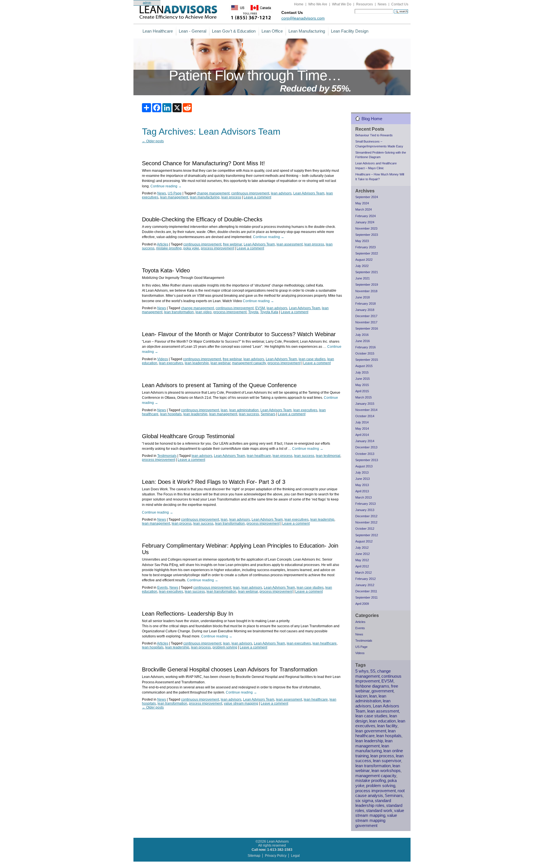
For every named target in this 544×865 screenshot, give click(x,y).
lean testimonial (328, 456)
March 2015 (363, 397)
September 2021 (366, 272)
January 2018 (364, 309)
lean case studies (312, 359)
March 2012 (363, 572)
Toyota (253, 312)
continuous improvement (250, 193)
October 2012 (364, 528)
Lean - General (192, 31)
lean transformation (179, 312)
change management (213, 193)
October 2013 (364, 453)
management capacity (249, 363)
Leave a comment (257, 197)
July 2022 (362, 266)
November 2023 (366, 228)
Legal (295, 856)
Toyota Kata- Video (166, 270)
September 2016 (366, 328)
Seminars (268, 414)
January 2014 (364, 441)
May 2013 (362, 485)
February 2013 (365, 503)
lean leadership (197, 363)
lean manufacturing (205, 197)
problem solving (224, 647)
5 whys (362, 671)
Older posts (153, 141)
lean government (370, 731)
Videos (162, 359)
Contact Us (399, 4)
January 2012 (364, 585)
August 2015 (364, 366)
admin (147, 2)
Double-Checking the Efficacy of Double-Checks (202, 219)
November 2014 (366, 410)
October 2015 (364, 353)
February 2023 (365, 247)
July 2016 (362, 334)
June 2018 (362, 297)
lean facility (387, 726)
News (382, 4)
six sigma (364, 800)
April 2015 (362, 391)
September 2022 (366, 253)
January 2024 (364, 222)
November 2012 (366, 522)
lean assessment (290, 244)
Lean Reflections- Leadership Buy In (187, 613)
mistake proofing (169, 248)
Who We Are (317, 4)
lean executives (171, 363)
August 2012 (364, 541)
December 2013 (366, 447)
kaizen (361, 696)
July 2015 (362, 372)
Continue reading (166, 186)
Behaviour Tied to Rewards (374, 135)
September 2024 (366, 197)
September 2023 (366, 234)
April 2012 (362, 566)
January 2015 (364, 403)
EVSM (260, 308)
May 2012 (362, 560)
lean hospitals (171, 414)
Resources (364, 4)
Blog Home (372, 118)
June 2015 (362, 378)
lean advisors (281, 193)
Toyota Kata (269, 312)
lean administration (244, 410)
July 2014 (362, 422)
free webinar (232, 244)
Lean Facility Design (349, 31)
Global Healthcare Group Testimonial (188, 436)
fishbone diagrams (372, 686)
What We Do (341, 4)
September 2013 (366, 460)
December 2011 (366, 591)
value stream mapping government (376, 820)
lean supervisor (387, 760)
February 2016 (365, 347)
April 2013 (362, 491)
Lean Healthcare (158, 31)
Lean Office (272, 31)
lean (224, 410)
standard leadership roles (373, 803)
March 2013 (363, 497)
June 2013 (362, 478)
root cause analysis (380, 793)
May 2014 (362, 428)
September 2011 (366, 597)
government (382, 691)
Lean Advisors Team (308, 193)
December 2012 (366, 516)
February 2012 (365, 578)
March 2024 (363, 209)
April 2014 (362, 434)
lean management (174, 197)
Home (298, 4)
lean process (231, 197)
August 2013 (364, 466)
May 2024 (362, 203)
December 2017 (366, 316)
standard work (379, 810)
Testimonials (167, 456)
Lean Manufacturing (306, 31)
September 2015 (366, 359)
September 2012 (366, 535)
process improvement (217, 248)
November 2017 (366, 322)
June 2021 (362, 278)
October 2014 (364, 416)
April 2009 (362, 603)
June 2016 (362, 341)
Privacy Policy (275, 856)
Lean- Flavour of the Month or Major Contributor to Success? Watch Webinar (239, 334)
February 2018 (365, 303)
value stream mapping (241, 703)
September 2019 (366, 284)
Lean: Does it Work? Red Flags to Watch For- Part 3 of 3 (213, 482)
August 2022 (364, 259)
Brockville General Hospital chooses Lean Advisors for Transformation (229, 669)
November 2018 (366, 291)
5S (372, 671)
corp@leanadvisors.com (303, 18)
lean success (249, 414)
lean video (204, 312)
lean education (382, 721)
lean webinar (220, 363)
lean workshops (386, 770)
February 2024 (365, 216)
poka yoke (191, 248)
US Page (175, 193)
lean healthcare (259, 456)
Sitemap (254, 856)
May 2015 (362, 385)
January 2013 (364, 510)
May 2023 (362, 241)
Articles (162, 244)
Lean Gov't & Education (234, 31)
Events (162, 588)
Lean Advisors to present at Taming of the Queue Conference (219, 385)
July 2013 (362, 472)
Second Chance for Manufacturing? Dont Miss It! (203, 163)
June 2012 (362, 554)
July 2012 (362, 547)
